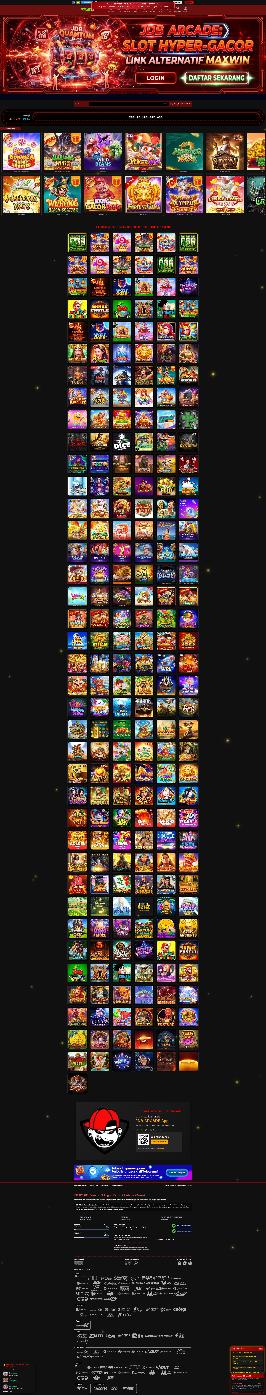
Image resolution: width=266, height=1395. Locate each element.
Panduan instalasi (159, 1141)
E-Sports (169, 11)
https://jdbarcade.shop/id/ (184, 1226)
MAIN (23, 151)
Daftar (189, 2)
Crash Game (152, 11)
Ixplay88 (121, 7)
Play (27, 119)
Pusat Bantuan (104, 1186)
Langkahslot (164, 7)
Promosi (185, 11)
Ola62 (149, 7)
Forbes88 (112, 7)
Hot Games (111, 11)
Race (135, 11)
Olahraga (144, 11)
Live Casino (127, 11)
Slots (119, 11)
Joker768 (129, 7)
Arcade (161, 11)
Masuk (177, 2)
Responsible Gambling (80, 1186)
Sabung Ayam (177, 11)
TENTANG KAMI (93, 1186)
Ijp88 (155, 7)
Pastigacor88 (102, 7)
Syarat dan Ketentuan (117, 1186)
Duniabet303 (139, 7)
